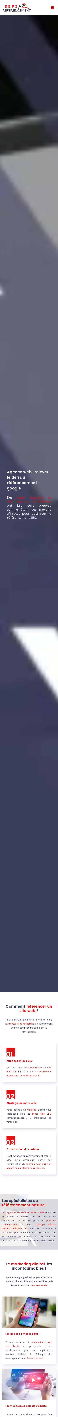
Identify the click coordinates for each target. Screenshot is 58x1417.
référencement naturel (24, 1205)
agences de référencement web (25, 1212)
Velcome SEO (20, 1228)
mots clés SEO (42, 1113)
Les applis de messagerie (21, 1333)
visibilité (31, 1109)
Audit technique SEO (19, 1061)
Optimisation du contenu (22, 1149)
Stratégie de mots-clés (21, 1103)
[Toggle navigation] (52, 7)
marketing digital (28, 1264)
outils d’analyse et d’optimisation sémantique (29, 499)
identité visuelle (38, 1285)
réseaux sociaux (35, 1358)
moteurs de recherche (21, 1023)
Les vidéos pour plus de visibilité (26, 1406)
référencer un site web (35, 1008)
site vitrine (34, 1067)
